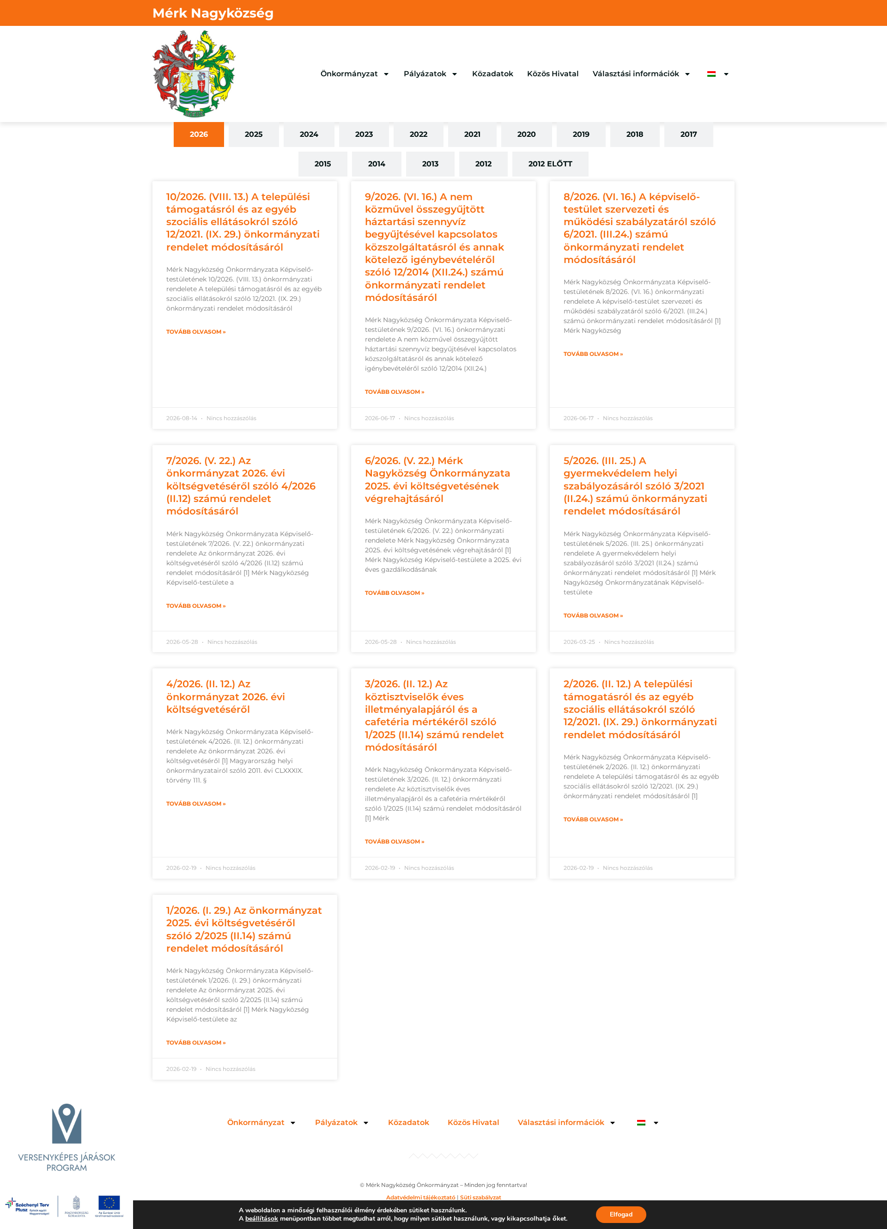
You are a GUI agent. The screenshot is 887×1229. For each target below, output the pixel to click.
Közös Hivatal (553, 73)
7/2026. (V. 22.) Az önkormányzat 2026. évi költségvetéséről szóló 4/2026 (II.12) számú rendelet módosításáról (241, 486)
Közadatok (492, 73)
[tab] (199, 134)
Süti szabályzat (480, 1197)
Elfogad (621, 1214)
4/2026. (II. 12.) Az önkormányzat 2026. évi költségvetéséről (225, 696)
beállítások (261, 1219)
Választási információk (636, 73)
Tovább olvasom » (196, 331)
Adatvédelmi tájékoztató (421, 1197)
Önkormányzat (349, 73)
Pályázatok (425, 73)
